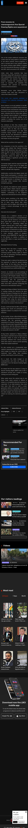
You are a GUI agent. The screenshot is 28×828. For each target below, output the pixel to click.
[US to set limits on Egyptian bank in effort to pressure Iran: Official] (21, 660)
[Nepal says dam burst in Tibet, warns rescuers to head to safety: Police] (21, 612)
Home (3, 826)
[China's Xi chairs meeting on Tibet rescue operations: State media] (21, 636)
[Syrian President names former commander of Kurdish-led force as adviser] (7, 660)
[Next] (26, 558)
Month (24, 596)
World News (15, 502)
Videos (6, 546)
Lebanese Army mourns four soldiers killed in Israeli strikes (18, 534)
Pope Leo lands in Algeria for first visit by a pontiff (19, 515)
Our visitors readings (11, 499)
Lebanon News (16, 529)
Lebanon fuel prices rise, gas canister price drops (17, 451)
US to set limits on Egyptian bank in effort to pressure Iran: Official (20, 668)
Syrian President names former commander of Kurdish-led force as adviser (6, 668)
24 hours (5, 596)
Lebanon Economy (15, 456)
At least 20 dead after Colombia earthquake (18, 524)
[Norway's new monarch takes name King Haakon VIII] (7, 636)
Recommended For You (12, 443)
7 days (15, 596)
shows (20, 826)
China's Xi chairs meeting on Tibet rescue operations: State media (20, 644)
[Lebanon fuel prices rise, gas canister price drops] (7, 612)
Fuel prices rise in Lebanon (18, 459)
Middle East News (16, 511)
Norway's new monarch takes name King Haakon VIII (7, 644)
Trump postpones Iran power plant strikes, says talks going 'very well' (19, 506)
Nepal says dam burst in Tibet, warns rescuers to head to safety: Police (20, 620)
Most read (8, 591)
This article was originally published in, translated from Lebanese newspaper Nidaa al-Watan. (14, 100)
